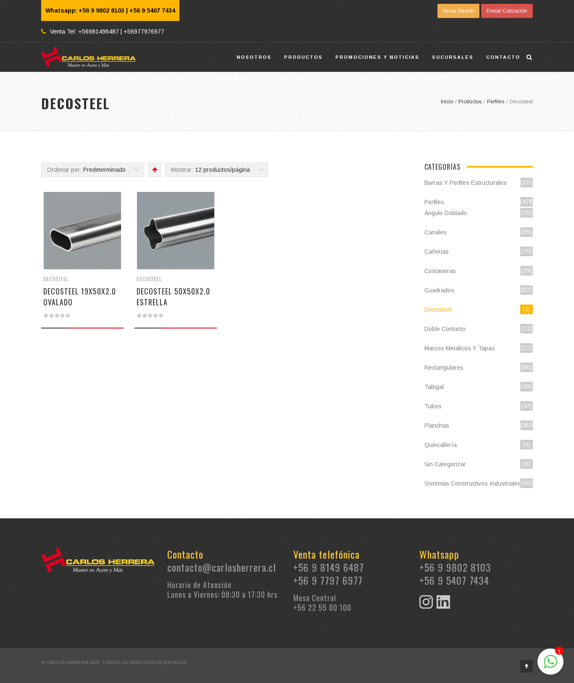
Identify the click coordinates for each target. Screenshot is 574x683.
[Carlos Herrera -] (88, 57)
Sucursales (453, 57)
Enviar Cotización (507, 11)
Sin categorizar (445, 464)
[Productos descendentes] (154, 169)
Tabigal (434, 387)
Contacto (503, 57)
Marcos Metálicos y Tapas (459, 348)
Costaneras (440, 271)
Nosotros (254, 57)
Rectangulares (443, 367)
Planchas (436, 425)
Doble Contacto (445, 329)
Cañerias (436, 251)
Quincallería (440, 444)
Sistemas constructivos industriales (472, 483)
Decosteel (55, 278)
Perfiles (434, 202)
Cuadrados (439, 290)
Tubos (433, 406)
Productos (303, 57)
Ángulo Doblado (445, 213)
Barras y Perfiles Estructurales (465, 182)
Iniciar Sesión (458, 11)
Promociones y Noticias (377, 57)
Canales (435, 232)
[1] (550, 666)
